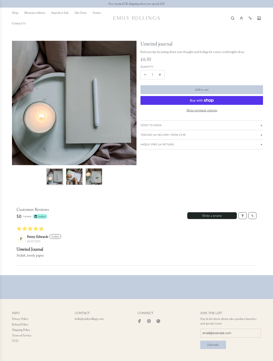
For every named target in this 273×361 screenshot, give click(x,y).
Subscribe (213, 345)
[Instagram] (148, 321)
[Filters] (242, 215)
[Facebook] (139, 321)
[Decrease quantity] (145, 74)
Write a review (212, 216)
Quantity (146, 66)
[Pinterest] (158, 321)
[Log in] (241, 18)
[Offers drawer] (250, 18)
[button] (15, 103)
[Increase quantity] (159, 74)
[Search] (232, 18)
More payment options (201, 110)
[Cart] (259, 18)
